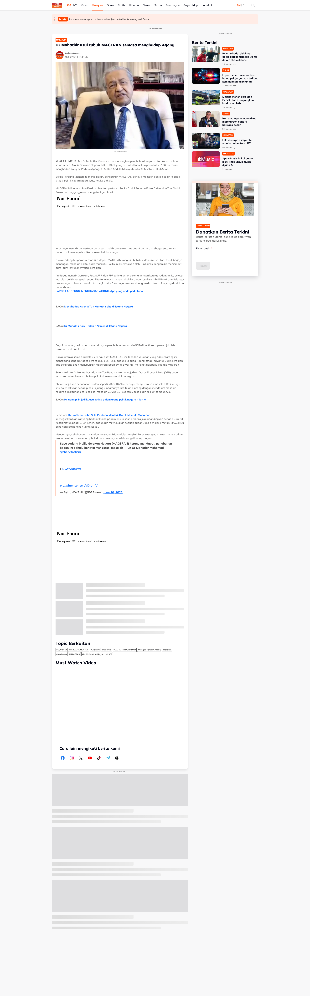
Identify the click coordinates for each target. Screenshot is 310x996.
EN (244, 5)
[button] (54, 17)
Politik (121, 5)
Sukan (158, 5)
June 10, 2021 (113, 492)
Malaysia (97, 5)
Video (84, 5)
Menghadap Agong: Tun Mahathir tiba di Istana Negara (98, 306)
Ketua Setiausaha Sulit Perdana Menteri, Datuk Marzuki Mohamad (109, 415)
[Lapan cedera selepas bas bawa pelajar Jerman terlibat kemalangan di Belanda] (206, 76)
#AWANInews (71, 469)
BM (239, 5)
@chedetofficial (71, 452)
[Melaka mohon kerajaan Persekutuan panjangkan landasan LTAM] (206, 97)
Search (253, 5)
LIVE (74, 5)
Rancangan (173, 5)
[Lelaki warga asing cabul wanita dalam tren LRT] (206, 141)
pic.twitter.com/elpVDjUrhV (79, 485)
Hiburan (134, 5)
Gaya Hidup (190, 5)
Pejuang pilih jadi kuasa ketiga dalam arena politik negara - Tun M (105, 399)
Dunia (110, 5)
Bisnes (146, 5)
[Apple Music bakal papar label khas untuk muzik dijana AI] (206, 159)
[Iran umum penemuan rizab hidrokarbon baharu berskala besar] (206, 119)
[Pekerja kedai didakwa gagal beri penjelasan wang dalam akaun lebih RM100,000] (206, 54)
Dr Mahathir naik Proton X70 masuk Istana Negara (95, 325)
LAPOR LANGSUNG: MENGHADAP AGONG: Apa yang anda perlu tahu (99, 291)
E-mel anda (203, 248)
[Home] (57, 5)
